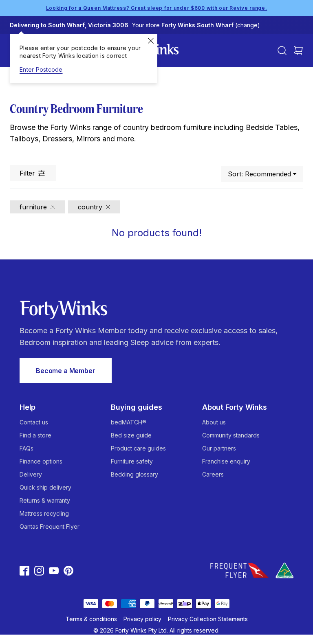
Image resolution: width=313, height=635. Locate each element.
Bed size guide (131, 435)
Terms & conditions (91, 618)
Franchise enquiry (226, 461)
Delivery (31, 474)
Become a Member (65, 371)
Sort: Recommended (259, 174)
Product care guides (138, 448)
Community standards (231, 435)
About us (214, 422)
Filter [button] (27, 173)
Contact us (34, 422)
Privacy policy (142, 618)
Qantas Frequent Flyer (49, 526)
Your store (196, 25)
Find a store (35, 435)
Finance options (41, 461)
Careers (213, 474)
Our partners (219, 448)
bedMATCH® (128, 422)
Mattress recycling (44, 513)
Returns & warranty (45, 500)
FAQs (26, 448)
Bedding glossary (134, 474)
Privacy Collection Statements (208, 618)
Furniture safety (132, 461)
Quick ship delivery (45, 487)
